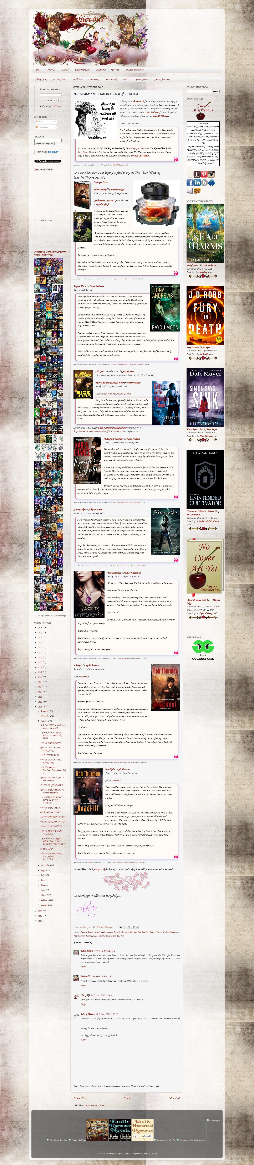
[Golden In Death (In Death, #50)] (38, 573)
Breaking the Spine (137, 148)
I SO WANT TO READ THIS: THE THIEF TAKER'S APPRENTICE (53, 841)
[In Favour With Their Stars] (43, 397)
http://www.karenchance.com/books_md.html (126, 502)
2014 (40, 687)
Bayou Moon (79, 286)
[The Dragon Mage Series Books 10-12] (55, 291)
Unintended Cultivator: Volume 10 (202, 511)
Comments (42, 127)
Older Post (173, 1098)
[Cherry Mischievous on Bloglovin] (47, 153)
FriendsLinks (112, 79)
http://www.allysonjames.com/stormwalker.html (127, 566)
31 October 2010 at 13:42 (104, 951)
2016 (40, 677)
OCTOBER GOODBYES (51, 785)
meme (127, 116)
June (43, 880)
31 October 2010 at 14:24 (101, 995)
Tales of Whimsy (88, 1014)
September (45, 865)
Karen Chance (156, 932)
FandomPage (94, 79)
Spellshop (203, 272)
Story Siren (82, 152)
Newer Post (80, 1098)
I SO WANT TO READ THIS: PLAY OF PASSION (51, 800)
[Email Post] (120, 927)
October (44, 721)
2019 (40, 662)
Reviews (115, 69)
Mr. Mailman (79, 936)
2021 (40, 652)
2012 (40, 697)
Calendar (65, 69)
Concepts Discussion (133, 69)
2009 (40, 911)
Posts (40, 121)
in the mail (132, 932)
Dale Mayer (212, 429)
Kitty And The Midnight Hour (116, 393)
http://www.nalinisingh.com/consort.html (125, 279)
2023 (40, 642)
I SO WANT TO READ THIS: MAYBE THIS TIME (51, 735)
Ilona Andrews (97, 286)
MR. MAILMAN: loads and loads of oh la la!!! (52, 726)
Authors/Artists (60, 79)
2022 (40, 647)
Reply (83, 966)
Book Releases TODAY (50, 812)
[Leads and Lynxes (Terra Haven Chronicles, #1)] (61, 511)
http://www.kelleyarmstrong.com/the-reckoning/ (127, 658)
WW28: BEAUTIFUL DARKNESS (50, 761)
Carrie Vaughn (99, 932)
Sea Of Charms (193, 265)
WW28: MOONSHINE (51, 743)
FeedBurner (56, 106)
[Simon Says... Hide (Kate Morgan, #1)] (43, 423)
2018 (40, 667)
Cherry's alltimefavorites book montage (50, 253)
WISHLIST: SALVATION (52, 822)
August (44, 870)
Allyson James (86, 932)
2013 (40, 692)
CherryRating (41, 79)
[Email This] (126, 927)
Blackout (84, 676)
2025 (40, 633)
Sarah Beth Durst (209, 265)
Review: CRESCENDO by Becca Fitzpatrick (52, 791)
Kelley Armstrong (170, 932)
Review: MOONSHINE (51, 826)
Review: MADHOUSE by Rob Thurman (51, 779)
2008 (40, 916)
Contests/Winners (161, 79)
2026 (40, 628)
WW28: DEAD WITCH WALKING (51, 832)
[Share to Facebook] (134, 927)
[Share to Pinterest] (137, 927)
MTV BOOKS (46, 849)
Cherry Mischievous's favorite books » (52, 616)
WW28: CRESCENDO (50, 808)
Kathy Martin (87, 951)
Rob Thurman (118, 936)
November (45, 716)
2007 (40, 921)
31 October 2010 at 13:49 (101, 976)
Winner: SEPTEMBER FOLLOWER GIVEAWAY (50, 856)
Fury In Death (193, 347)
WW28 (126, 79)
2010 (40, 707)
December (45, 711)
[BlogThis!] (128, 927)
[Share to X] (131, 927)
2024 (40, 637)
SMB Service (142, 79)
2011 (40, 702)
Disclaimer (101, 69)
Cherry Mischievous (69, 19)
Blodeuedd (85, 976)
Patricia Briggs (117, 189)
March (44, 895)
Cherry (83, 995)
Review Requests (82, 69)
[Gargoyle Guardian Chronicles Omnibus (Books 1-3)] (55, 592)
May (43, 885)
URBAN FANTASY (49, 755)
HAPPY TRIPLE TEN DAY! (53, 817)
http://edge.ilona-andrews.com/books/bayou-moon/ (128, 364)
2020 (40, 657)
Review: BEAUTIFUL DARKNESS (50, 749)
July (43, 875)
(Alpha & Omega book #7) (198, 600)
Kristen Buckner (131, 1153)
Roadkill (116, 780)
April (43, 890)
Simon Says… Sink (195, 429)
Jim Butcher (143, 932)
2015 (40, 682)
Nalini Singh (103, 204)
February (45, 900)
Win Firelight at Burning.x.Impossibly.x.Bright (53, 770)
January (44, 905)
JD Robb (206, 347)
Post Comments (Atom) (95, 1105)
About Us (50, 69)
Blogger (153, 1153)
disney (110, 932)
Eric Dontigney (193, 514)
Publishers (77, 79)
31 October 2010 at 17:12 (106, 1014)
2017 (40, 672)
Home (37, 69)
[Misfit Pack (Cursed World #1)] (43, 564)
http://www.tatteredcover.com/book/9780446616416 (98, 431)
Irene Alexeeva (114, 1153)
